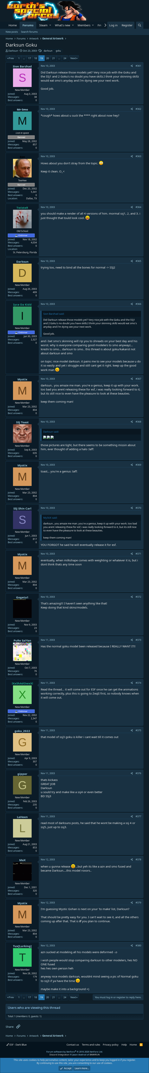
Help (124, 1044)
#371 (138, 553)
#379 (138, 902)
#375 (138, 730)
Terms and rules (91, 1044)
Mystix (22, 379)
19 (41, 58)
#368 (138, 421)
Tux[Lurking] (22, 946)
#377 (138, 816)
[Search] (139, 25)
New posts (12, 31)
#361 (138, 65)
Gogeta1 (22, 597)
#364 (138, 207)
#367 (138, 378)
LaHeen (22, 817)
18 (35, 58)
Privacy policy (111, 1044)
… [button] (24, 58)
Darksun (13, 50)
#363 (138, 156)
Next (73, 58)
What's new (62, 25)
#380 (138, 945)
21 (53, 58)
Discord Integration (59, 1054)
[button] (50, 25)
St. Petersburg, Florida (25, 252)
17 (29, 58)
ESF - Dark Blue (18, 1044)
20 (47, 58)
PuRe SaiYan (22, 640)
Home (13, 25)
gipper (22, 774)
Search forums (29, 31)
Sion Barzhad (22, 66)
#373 (138, 640)
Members (84, 25)
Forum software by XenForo (74, 1051)
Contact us (73, 1044)
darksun (48, 50)
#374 (138, 682)
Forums (28, 25)
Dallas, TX (31, 198)
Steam (43, 25)
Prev (11, 58)
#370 (138, 508)
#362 (138, 109)
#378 (138, 859)
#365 (138, 261)
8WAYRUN (95, 1054)
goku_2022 (22, 731)
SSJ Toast (22, 422)
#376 (138, 773)
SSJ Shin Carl (22, 508)
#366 (138, 304)
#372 (138, 596)
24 (64, 58)
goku (58, 50)
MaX (22, 860)
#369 (138, 464)
